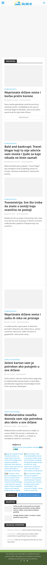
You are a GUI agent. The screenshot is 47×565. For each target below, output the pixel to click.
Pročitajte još (23, 117)
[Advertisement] (23, 31)
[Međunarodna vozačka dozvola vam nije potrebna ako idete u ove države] (23, 399)
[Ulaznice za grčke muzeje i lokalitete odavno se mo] (13, 462)
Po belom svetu (10, 89)
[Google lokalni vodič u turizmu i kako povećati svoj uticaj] (8, 518)
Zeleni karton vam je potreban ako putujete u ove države (21, 366)
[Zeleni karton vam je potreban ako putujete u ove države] (23, 347)
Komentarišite (26, 100)
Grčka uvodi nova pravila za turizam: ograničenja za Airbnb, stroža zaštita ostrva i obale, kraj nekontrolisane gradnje (26, 509)
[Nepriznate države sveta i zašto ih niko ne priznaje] (23, 299)
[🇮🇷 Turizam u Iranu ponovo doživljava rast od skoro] (13, 482)
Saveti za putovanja (12, 360)
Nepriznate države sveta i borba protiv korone (22, 94)
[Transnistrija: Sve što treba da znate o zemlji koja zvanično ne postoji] (23, 187)
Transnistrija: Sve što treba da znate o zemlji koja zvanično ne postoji (23, 206)
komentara (22, 374)
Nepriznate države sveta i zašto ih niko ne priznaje (22, 316)
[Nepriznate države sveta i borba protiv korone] (23, 76)
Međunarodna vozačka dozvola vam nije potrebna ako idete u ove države (23, 418)
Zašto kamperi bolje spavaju (31, 530)
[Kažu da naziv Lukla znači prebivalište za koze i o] (33, 462)
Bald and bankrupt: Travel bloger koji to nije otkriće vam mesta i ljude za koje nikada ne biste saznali (22, 152)
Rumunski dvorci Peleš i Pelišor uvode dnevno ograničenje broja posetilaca (23, 535)
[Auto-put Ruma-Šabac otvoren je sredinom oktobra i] (33, 482)
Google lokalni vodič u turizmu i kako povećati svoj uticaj (27, 516)
